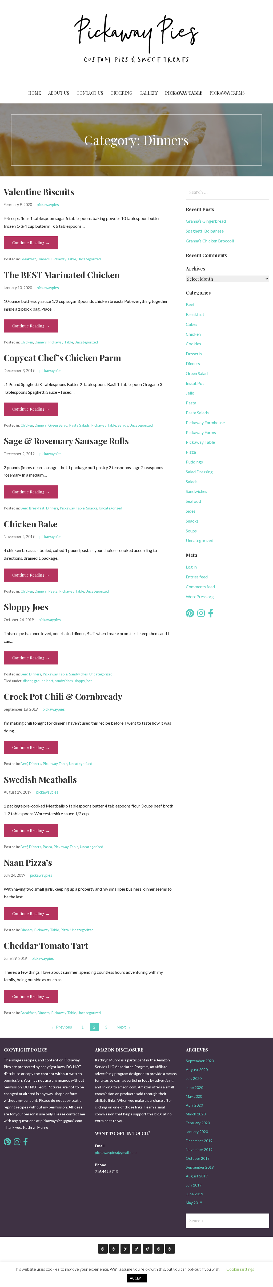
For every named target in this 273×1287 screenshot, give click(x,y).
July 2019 (194, 1185)
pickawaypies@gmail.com (115, 1152)
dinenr (28, 681)
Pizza (65, 930)
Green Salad (57, 425)
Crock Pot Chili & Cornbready (63, 696)
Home (34, 93)
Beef (24, 508)
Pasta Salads (79, 425)
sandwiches (64, 681)
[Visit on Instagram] (201, 614)
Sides (190, 510)
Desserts (194, 353)
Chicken (27, 342)
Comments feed (200, 586)
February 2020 (198, 1122)
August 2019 (197, 1176)
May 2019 (194, 1202)
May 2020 (194, 1096)
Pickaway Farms (227, 93)
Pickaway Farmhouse (205, 422)
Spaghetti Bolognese (205, 230)
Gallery (148, 93)
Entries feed (197, 576)
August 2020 (197, 1069)
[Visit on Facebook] (210, 614)
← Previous (61, 1026)
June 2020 (194, 1087)
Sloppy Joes (26, 606)
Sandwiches (78, 674)
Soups (191, 530)
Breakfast (28, 259)
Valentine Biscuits (39, 191)
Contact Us (90, 93)
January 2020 (197, 1131)
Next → (124, 1026)
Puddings (194, 461)
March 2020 (196, 1114)
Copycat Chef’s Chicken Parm (62, 357)
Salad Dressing (199, 471)
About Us (58, 93)
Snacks (91, 508)
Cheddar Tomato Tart (46, 945)
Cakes (191, 324)
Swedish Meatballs (40, 779)
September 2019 (200, 1167)
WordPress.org (200, 596)
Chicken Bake (30, 524)
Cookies (193, 343)
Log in (191, 566)
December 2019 (199, 1140)
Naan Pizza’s (28, 862)
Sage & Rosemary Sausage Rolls (66, 440)
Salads (123, 425)
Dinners (44, 259)
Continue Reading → (31, 242)
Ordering (121, 93)
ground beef (43, 681)
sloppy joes (83, 681)
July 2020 (194, 1078)
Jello (190, 392)
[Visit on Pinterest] (190, 614)
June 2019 (194, 1194)
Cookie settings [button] (240, 1269)
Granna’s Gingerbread (206, 220)
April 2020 (194, 1105)
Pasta (53, 591)
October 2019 (198, 1158)
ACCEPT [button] (136, 1278)
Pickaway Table (183, 93)
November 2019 (199, 1149)
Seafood (193, 501)
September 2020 (200, 1060)
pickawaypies (48, 204)
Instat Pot (195, 383)
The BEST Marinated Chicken (62, 274)
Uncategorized (89, 259)
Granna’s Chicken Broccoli (210, 240)
